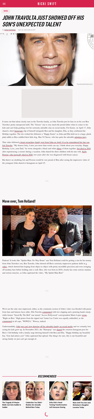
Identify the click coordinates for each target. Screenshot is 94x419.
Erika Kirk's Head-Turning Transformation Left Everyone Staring (58, 405)
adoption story (80, 137)
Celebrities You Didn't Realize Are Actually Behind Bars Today (34, 405)
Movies (6, 11)
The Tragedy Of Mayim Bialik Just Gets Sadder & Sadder (11, 405)
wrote (84, 315)
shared (59, 329)
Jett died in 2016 (84, 148)
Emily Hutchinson (10, 30)
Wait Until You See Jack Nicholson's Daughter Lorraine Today (82, 405)
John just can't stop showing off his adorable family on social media (44, 326)
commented (47, 311)
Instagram (18, 130)
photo (59, 148)
